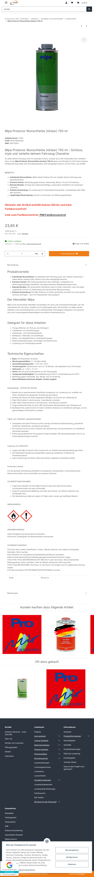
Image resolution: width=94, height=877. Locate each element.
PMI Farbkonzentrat (52, 214)
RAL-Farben (39, 797)
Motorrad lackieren (41, 745)
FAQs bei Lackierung (72, 754)
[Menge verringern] (7, 253)
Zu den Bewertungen (9, 869)
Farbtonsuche (39, 793)
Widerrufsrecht (11, 839)
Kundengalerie (69, 758)
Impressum (9, 756)
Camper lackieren (41, 740)
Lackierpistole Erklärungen (44, 789)
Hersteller (67, 745)
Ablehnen (72, 864)
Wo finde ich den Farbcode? (45, 802)
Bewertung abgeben (9, 874)
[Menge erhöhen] (42, 253)
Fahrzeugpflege (40, 754)
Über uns (8, 739)
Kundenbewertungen (72, 749)
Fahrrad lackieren (41, 749)
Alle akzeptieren (72, 850)
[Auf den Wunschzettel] (84, 40)
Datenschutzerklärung (26, 870)
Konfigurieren (72, 857)
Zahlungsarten (10, 817)
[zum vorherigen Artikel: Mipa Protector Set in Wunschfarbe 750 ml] (81, 26)
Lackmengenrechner (42, 767)
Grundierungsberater (42, 780)
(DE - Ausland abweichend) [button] (31, 244)
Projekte (37, 732)
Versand (25, 234)
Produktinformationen (72, 736)
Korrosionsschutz (41, 758)
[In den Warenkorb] (7, 34)
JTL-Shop (80, 874)
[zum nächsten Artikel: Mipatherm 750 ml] (86, 26)
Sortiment (67, 732)
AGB (6, 826)
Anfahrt (8, 752)
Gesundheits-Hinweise (14, 835)
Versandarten (10, 822)
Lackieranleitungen (41, 763)
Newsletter (9, 813)
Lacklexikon (39, 771)
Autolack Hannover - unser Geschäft (15, 733)
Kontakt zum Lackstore (14, 743)
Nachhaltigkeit (69, 740)
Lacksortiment (40, 776)
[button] (66, 2)
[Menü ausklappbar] (6, 1)
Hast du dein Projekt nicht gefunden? (74, 767)
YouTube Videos (70, 762)
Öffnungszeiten (11, 747)
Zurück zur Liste (13, 19)
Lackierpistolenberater (43, 784)
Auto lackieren (40, 736)
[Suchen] (89, 9)
